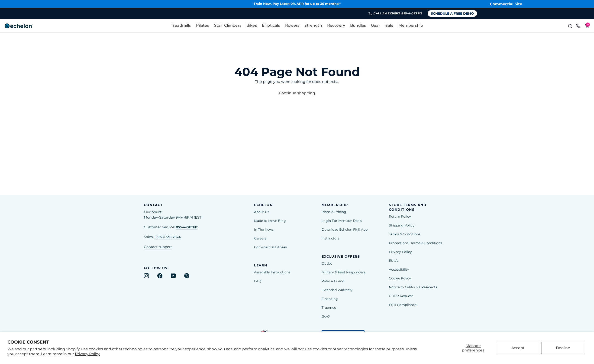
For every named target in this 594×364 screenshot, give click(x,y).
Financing (330, 299)
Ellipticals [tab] (271, 26)
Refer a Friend (333, 281)
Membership (410, 26)
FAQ (257, 281)
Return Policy (400, 216)
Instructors (330, 238)
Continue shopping (297, 93)
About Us (261, 212)
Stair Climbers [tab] (227, 26)
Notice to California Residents (413, 287)
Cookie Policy (400, 278)
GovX (326, 316)
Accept (518, 348)
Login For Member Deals (342, 221)
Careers (260, 238)
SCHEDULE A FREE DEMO (452, 13)
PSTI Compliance (402, 305)
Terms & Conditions (404, 234)
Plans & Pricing (334, 212)
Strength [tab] (313, 26)
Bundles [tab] (358, 26)
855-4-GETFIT (187, 227)
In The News (264, 229)
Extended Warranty (337, 290)
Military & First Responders (343, 272)
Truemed (329, 307)
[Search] (570, 26)
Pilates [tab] (202, 26)
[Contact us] (578, 26)
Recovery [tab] (336, 26)
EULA (393, 261)
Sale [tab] (389, 26)
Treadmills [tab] (181, 26)
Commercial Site (506, 4)
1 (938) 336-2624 (167, 237)
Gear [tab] (375, 26)
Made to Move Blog (270, 221)
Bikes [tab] (251, 26)
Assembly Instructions (272, 272)
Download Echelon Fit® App (345, 229)
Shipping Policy (401, 225)
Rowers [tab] (292, 26)
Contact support (158, 247)
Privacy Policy (87, 354)
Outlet (327, 263)
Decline (563, 348)
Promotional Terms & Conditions (415, 243)
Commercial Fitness (270, 247)
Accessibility (399, 269)
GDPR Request (401, 296)
